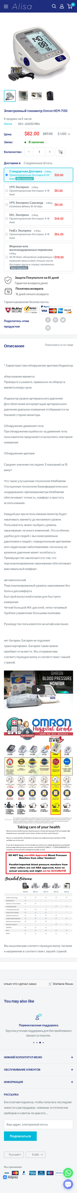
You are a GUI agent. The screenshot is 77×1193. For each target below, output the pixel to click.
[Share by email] (48, 327)
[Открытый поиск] (54, 6)
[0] (69, 6)
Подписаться (20, 1136)
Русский (14, 1154)
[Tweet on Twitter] (63, 320)
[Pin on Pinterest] (55, 320)
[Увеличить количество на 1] (50, 152)
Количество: (13, 152)
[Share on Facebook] (48, 320)
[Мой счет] (62, 6)
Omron (8, 124)
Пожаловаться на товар (59, 344)
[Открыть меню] (6, 6)
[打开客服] (68, 1184)
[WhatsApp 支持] (68, 1173)
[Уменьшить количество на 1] (29, 152)
